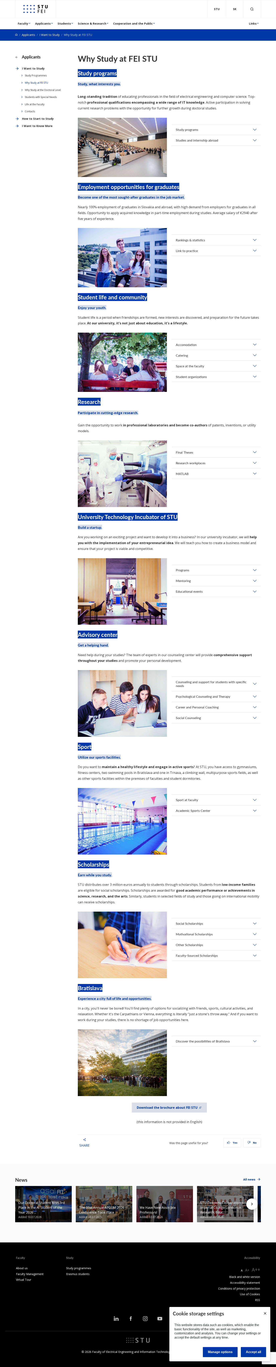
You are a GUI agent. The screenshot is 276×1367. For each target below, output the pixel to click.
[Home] (16, 35)
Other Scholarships (189, 944)
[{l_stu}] (138, 1340)
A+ (247, 1270)
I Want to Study (49, 35)
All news (249, 1179)
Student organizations (191, 376)
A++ (256, 1269)
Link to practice (187, 250)
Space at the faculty (190, 366)
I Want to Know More (37, 126)
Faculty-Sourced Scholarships (197, 955)
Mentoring (183, 580)
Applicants (43, 23)
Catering (182, 355)
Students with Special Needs (41, 97)
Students (64, 23)
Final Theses (184, 452)
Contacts (30, 111)
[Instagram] (145, 1318)
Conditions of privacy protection (239, 1288)
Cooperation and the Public (133, 23)
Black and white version (244, 1277)
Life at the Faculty (34, 104)
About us (22, 1268)
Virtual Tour (23, 1280)
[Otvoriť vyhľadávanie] (252, 9)
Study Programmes (36, 75)
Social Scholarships (189, 923)
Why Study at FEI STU (36, 82)
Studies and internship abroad (197, 140)
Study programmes (78, 1268)
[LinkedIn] (116, 1318)
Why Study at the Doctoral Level (43, 90)
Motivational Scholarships (194, 934)
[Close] (265, 1313)
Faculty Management (30, 1274)
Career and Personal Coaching (197, 707)
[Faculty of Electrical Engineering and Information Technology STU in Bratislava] (35, 9)
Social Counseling (188, 717)
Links (253, 23)
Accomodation (186, 344)
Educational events (189, 591)
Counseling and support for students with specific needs (211, 684)
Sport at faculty (187, 800)
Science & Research (92, 23)
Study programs (187, 129)
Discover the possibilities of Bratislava (203, 1041)
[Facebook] (131, 1318)
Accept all (253, 1352)
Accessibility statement (245, 1283)
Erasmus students (78, 1274)
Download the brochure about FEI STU (167, 1107)
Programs (182, 570)
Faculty (23, 23)
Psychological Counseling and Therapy (203, 696)
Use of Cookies (250, 1294)
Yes (234, 1142)
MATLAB (182, 473)
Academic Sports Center (193, 810)
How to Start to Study (38, 119)
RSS (257, 1300)
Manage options (220, 1352)
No (254, 1142)
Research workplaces (190, 463)
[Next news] (252, 1204)
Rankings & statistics (190, 240)
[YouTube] (160, 1318)
